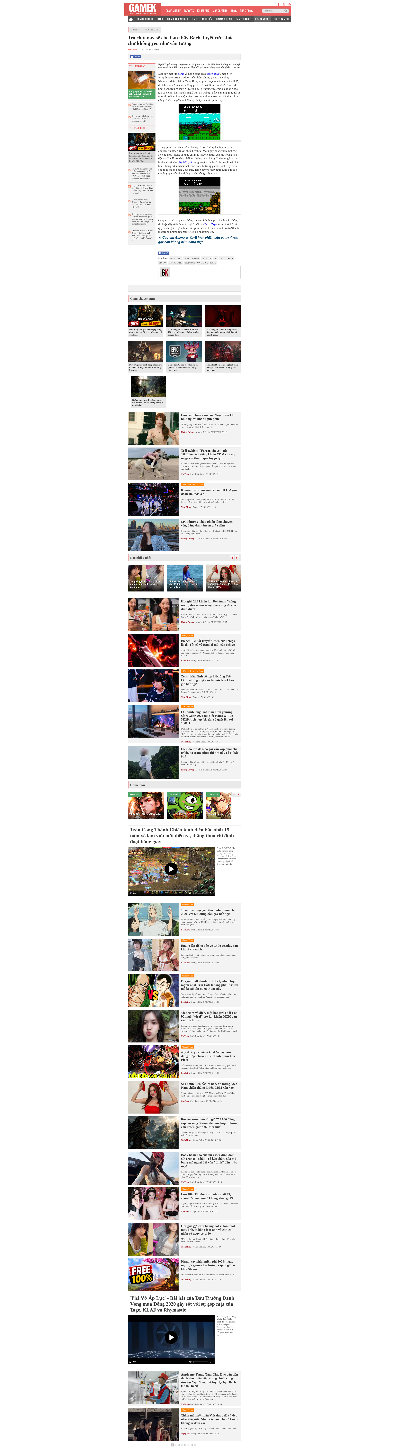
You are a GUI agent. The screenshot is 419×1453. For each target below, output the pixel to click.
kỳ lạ (213, 263)
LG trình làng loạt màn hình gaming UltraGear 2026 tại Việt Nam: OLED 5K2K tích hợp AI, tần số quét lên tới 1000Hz (207, 717)
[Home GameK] (131, 19)
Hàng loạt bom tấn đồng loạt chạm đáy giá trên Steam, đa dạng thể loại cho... (222, 367)
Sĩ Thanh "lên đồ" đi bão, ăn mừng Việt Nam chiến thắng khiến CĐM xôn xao (209, 1085)
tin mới (162, 263)
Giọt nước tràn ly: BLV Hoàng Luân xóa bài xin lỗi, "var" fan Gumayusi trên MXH (141, 203)
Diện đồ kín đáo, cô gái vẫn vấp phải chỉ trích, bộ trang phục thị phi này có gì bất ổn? (209, 752)
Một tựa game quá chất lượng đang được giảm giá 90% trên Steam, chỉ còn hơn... (145, 332)
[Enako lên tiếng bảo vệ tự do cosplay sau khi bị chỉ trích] (153, 955)
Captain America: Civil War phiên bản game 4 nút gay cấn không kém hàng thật (142, 106)
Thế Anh (185, 474)
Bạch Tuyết (213, 73)
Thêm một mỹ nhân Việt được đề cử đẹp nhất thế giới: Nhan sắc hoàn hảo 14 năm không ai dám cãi (209, 1419)
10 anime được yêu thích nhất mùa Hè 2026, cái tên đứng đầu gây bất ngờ (208, 912)
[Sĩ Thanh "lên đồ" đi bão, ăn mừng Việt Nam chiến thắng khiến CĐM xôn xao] (153, 1097)
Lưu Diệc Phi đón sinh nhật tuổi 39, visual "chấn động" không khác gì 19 (207, 1196)
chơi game (189, 263)
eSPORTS (189, 10)
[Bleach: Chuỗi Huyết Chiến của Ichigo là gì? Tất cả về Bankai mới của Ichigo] (153, 650)
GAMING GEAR (224, 19)
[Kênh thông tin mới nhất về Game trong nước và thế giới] (142, 9)
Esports (195, 507)
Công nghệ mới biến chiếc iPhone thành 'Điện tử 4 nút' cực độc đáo (141, 94)
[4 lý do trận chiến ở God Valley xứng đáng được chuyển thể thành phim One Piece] (153, 1061)
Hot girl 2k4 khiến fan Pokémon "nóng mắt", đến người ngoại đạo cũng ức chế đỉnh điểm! (208, 605)
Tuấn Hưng (186, 742)
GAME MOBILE (173, 10)
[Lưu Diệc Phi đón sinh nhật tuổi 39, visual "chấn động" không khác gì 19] (153, 1203)
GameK (135, 29)
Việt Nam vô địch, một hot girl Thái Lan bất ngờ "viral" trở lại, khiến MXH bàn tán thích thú (209, 1016)
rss (290, 4)
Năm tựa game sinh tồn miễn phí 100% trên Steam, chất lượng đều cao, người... (183, 332)
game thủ (206, 258)
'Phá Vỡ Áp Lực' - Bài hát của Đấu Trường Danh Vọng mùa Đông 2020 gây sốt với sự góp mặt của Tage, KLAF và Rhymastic (182, 1303)
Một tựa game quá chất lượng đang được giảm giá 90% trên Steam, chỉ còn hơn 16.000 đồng (141, 157)
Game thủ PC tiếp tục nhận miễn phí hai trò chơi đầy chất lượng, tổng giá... (183, 367)
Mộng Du (185, 1433)
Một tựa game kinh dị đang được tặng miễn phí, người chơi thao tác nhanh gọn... (222, 332)
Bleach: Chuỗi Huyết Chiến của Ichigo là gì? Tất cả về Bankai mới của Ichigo (208, 642)
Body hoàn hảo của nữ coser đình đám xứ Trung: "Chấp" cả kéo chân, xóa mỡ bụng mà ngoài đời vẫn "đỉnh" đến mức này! (209, 1160)
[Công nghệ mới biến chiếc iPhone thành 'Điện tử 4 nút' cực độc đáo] (141, 80)
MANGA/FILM (219, 10)
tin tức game (175, 263)
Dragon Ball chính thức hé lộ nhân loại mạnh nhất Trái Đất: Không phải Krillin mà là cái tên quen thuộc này (209, 984)
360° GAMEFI (281, 19)
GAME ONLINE (243, 19)
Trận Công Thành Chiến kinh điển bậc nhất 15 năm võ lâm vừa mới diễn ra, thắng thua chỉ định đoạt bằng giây (182, 835)
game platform (191, 258)
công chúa (202, 263)
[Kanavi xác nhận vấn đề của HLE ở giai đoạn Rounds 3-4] (153, 499)
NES (215, 258)
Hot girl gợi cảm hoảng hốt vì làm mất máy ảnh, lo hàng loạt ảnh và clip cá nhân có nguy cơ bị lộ (208, 1229)
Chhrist (184, 1211)
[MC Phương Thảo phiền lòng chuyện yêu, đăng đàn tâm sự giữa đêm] (153, 535)
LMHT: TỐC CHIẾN (202, 19)
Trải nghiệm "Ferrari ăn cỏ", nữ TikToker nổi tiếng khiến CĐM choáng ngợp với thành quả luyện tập (208, 454)
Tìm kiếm (286, 11)
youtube (284, 4)
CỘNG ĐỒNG (246, 10)
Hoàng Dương (187, 432)
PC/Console (151, 29)
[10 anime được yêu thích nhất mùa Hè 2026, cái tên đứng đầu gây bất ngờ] (153, 919)
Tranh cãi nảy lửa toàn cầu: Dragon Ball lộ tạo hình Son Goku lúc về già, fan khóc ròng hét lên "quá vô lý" (142, 236)
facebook (279, 4)
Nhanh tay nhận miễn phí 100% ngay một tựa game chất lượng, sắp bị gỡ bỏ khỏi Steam (208, 1265)
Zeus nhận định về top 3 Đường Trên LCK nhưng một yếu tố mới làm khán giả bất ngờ (207, 680)
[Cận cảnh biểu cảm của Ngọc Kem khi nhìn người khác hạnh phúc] (153, 428)
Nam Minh (186, 507)
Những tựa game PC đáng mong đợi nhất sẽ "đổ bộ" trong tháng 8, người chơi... (147, 402)
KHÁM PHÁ (203, 10)
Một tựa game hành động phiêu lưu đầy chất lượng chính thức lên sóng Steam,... (145, 367)
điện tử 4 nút (226, 258)
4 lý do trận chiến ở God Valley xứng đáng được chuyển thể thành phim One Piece (208, 1055)
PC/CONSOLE (262, 19)
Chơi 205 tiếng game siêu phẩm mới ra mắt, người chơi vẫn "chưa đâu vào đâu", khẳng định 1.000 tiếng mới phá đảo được (142, 174)
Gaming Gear (199, 742)
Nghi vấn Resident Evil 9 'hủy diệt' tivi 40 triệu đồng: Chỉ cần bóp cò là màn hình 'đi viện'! (142, 189)
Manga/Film (196, 660)
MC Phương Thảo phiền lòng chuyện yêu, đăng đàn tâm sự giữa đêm (207, 523)
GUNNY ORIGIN (145, 19)
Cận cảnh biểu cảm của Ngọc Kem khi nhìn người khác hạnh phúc (208, 417)
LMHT (160, 19)
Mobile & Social (203, 432)
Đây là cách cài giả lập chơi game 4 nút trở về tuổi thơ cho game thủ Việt (142, 118)
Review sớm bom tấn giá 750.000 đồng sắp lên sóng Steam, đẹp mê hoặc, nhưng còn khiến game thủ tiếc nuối (209, 1123)
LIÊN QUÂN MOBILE (178, 19)
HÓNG (233, 10)
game (181, 73)
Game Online (199, 1140)
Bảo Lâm (185, 660)
